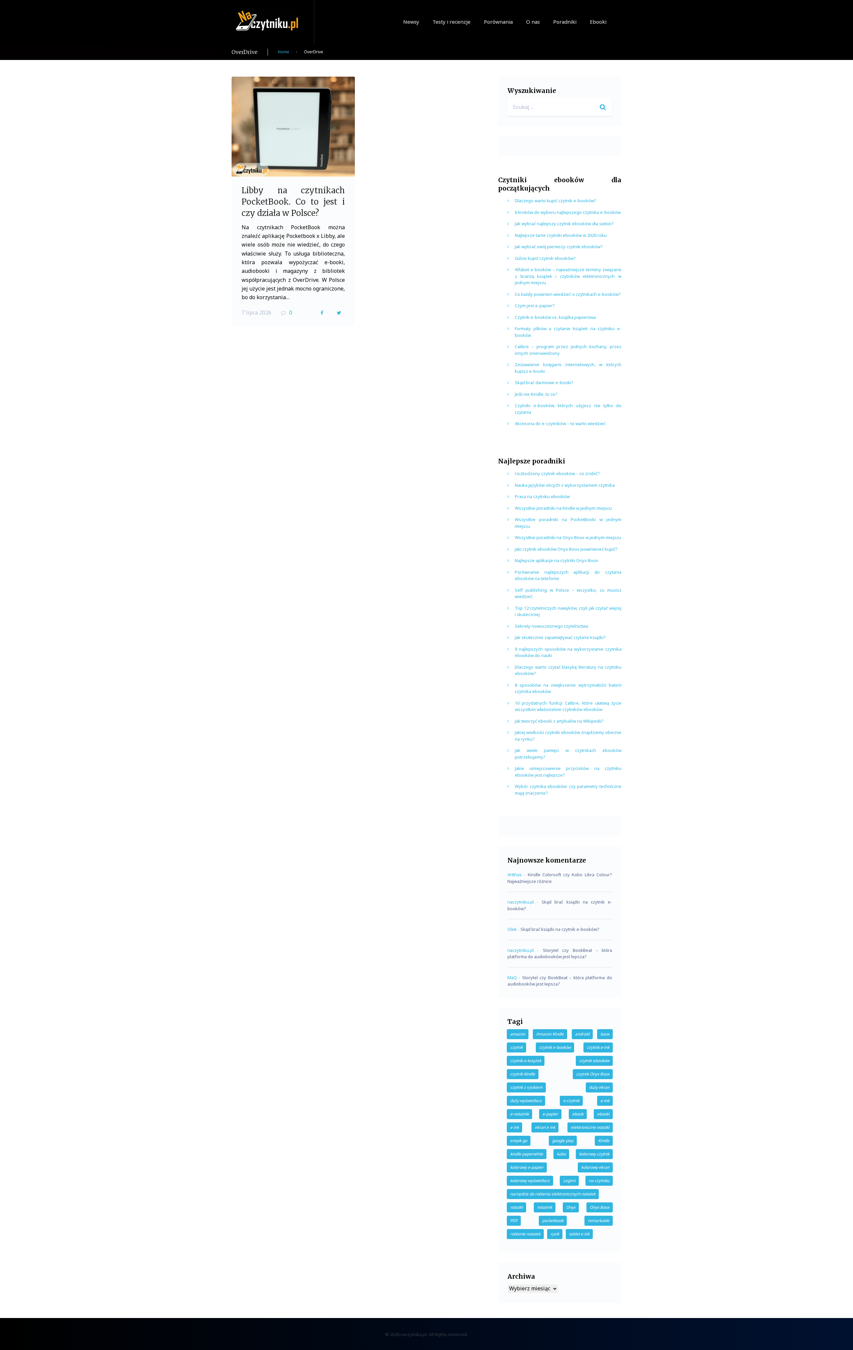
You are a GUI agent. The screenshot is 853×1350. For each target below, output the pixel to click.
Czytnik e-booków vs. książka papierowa (555, 317)
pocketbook (552, 1220)
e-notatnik (519, 1114)
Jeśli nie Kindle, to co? (536, 394)
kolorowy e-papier (526, 1167)
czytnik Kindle (522, 1074)
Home (283, 52)
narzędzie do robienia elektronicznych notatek (552, 1194)
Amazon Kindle (550, 1034)
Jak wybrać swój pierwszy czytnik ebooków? (559, 247)
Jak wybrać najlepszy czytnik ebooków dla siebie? (564, 224)
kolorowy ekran (595, 1167)
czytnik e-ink (598, 1047)
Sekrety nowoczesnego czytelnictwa (551, 626)
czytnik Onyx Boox (592, 1074)
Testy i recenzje (451, 21)
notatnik (544, 1207)
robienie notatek (525, 1234)
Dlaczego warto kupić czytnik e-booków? (555, 201)
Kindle (603, 1140)
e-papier (550, 1114)
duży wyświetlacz (526, 1100)
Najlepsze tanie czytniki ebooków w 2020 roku (561, 235)
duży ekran (599, 1087)
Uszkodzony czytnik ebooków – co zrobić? (557, 473)
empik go (518, 1140)
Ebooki (598, 21)
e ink (514, 1127)
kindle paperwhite (526, 1154)
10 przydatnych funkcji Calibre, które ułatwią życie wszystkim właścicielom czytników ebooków (568, 706)
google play (562, 1140)
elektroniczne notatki (590, 1127)
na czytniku (599, 1180)
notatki (516, 1207)
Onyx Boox (599, 1207)
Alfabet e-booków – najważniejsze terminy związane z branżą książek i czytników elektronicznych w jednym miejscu (568, 276)
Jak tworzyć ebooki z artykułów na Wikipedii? (559, 721)
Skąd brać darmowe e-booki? (544, 382)
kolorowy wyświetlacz (530, 1180)
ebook (577, 1114)
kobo (561, 1154)
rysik (554, 1234)
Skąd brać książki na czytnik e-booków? (559, 929)
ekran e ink (545, 1127)
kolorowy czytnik (594, 1154)
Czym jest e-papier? (535, 306)
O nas (533, 21)
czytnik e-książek (525, 1060)
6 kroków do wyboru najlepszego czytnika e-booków (568, 212)
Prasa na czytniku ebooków (542, 496)
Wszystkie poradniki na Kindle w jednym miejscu (563, 508)
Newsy (411, 21)
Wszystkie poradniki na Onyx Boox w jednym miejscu (568, 537)
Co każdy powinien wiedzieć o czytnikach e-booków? (568, 294)
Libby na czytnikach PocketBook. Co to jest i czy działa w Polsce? (293, 201)
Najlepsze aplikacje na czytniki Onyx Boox (556, 560)
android (582, 1034)
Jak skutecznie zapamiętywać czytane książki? (560, 637)
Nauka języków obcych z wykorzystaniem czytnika (565, 485)
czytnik (516, 1047)
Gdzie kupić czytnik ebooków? (545, 258)
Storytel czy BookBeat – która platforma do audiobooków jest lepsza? (559, 953)
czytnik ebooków (594, 1060)
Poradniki (564, 21)
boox (604, 1034)
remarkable (598, 1220)
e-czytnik (571, 1100)
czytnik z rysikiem (526, 1087)
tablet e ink (579, 1234)
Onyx (570, 1207)
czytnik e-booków (555, 1047)
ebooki (603, 1114)
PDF (513, 1220)
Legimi (569, 1180)
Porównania (498, 21)
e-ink (604, 1100)
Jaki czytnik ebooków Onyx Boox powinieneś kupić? (566, 549)
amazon (517, 1034)
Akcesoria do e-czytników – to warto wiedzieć (560, 423)
